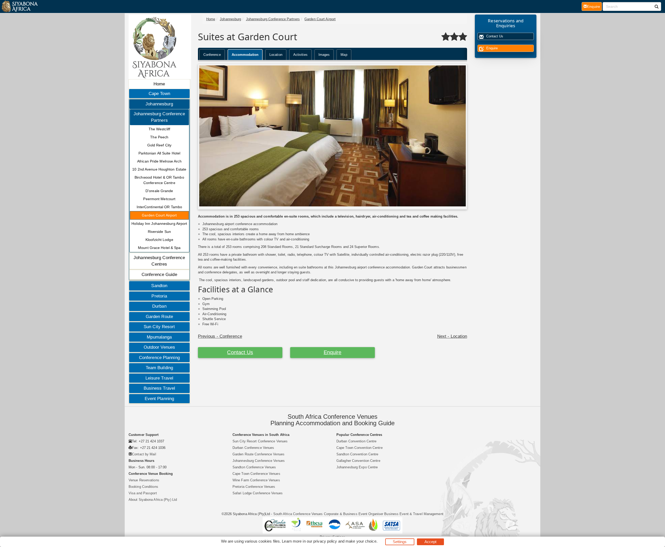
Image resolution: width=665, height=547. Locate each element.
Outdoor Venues (159, 347)
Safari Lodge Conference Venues (257, 493)
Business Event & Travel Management (413, 514)
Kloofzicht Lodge (159, 240)
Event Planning (159, 398)
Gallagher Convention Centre (358, 461)
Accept (430, 541)
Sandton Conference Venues (254, 467)
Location (275, 55)
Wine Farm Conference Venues (256, 480)
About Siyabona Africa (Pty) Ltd (153, 500)
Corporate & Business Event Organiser (353, 514)
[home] (19, 6)
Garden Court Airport (159, 215)
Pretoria (159, 296)
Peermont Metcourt (159, 199)
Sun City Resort (159, 326)
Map (344, 55)
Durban (159, 306)
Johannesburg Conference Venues (258, 461)
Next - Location (452, 336)
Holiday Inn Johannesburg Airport (159, 223)
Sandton (159, 285)
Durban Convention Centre (356, 441)
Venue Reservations (144, 480)
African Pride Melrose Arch (159, 161)
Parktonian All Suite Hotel (159, 153)
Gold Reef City (159, 145)
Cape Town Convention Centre (359, 448)
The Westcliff (159, 129)
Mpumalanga (159, 337)
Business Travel (159, 388)
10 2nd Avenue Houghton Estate (159, 169)
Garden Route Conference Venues (258, 454)
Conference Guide (159, 274)
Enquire (333, 352)
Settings (400, 541)
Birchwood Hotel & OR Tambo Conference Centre (159, 180)
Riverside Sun (159, 231)
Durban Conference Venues (253, 448)
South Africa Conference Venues (298, 514)
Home (159, 84)
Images (324, 55)
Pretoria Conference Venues (253, 487)
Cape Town (159, 93)
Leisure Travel (159, 378)
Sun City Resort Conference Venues (260, 441)
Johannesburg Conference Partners (159, 117)
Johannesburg (159, 104)
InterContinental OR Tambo (159, 207)
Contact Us (240, 352)
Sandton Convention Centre (357, 454)
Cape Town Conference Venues (256, 474)
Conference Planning (159, 357)
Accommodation (245, 55)
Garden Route (159, 316)
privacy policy (325, 541)
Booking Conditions (143, 487)
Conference (212, 55)
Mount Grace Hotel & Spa (159, 248)
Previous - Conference (220, 336)
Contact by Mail (144, 454)
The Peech (159, 137)
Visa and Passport (143, 493)
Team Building (159, 367)
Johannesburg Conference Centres (159, 261)
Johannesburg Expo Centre (357, 467)
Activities (300, 55)
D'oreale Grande (159, 191)
